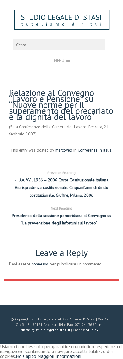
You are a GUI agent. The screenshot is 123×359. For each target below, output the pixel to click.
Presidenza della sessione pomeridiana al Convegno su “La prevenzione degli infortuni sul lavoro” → (61, 216)
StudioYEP (94, 330)
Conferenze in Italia (95, 150)
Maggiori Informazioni (59, 356)
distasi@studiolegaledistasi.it (45, 330)
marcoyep (63, 150)
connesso (40, 264)
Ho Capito (26, 356)
